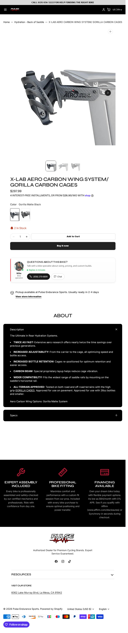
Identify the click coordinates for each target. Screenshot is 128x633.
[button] (18, 93)
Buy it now (63, 246)
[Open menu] (5, 9)
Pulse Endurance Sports (26, 608)
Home (6, 22)
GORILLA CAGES (25, 390)
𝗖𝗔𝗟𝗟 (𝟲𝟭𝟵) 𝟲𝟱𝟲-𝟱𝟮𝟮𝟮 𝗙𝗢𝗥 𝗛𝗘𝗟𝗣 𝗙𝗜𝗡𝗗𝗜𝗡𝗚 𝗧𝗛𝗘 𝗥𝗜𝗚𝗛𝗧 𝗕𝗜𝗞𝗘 (63, 2)
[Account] (103, 9)
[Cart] (108, 9)
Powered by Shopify (51, 608)
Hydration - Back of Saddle (29, 22)
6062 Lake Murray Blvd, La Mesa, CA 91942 (36, 592)
